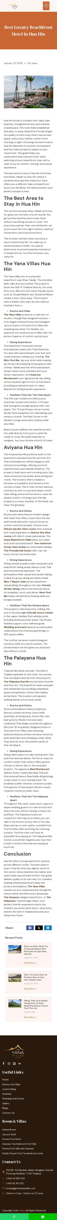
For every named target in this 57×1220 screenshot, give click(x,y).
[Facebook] (4, 1064)
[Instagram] (9, 1063)
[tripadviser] (20, 1063)
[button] (46, 6)
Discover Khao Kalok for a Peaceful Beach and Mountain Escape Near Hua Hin (36, 950)
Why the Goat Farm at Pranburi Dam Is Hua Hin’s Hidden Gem (35, 977)
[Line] (14, 1063)
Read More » (30, 962)
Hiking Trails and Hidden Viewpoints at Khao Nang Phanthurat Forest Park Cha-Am (36, 1004)
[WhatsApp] (14, 1216)
